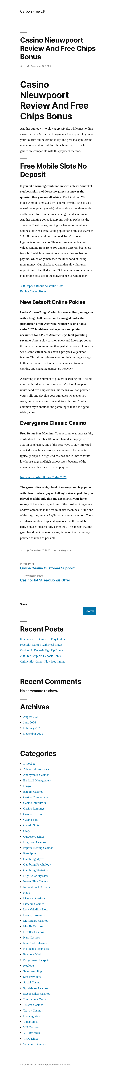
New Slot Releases (35, 943)
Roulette (28, 966)
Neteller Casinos (33, 932)
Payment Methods (34, 954)
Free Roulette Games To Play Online (43, 639)
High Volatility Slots (36, 876)
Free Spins (29, 853)
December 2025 (33, 734)
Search (24, 604)
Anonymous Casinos (36, 775)
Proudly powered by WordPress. (54, 1064)
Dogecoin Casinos (34, 842)
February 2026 (32, 728)
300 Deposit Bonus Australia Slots (41, 286)
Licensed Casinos (34, 898)
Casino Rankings (34, 809)
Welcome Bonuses (34, 1044)
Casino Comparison (35, 797)
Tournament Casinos (36, 999)
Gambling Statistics (35, 870)
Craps (27, 831)
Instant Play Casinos (36, 881)
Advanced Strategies (36, 769)
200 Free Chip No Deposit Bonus (41, 656)
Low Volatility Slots (35, 909)
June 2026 (29, 722)
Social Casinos (32, 982)
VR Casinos (30, 1039)
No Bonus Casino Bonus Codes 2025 (43, 477)
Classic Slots (31, 825)
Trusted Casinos (33, 1005)
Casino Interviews (34, 803)
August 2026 (31, 717)
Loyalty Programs (34, 915)
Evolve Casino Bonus (33, 291)
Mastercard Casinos (35, 921)
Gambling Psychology (37, 864)
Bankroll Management (37, 780)
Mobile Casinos (33, 926)
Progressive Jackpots (36, 960)
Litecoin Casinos (33, 904)
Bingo (27, 786)
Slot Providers (32, 977)
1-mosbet (29, 764)
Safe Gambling (32, 971)
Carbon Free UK (32, 11)
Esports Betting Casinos (38, 848)
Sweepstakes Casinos (36, 994)
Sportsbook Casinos (35, 988)
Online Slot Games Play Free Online (42, 662)
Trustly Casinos (33, 1010)
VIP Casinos (31, 1027)
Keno (26, 893)
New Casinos (31, 937)
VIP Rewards (31, 1033)
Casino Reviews (33, 814)
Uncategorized (32, 1016)
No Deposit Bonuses (36, 949)
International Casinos (36, 887)
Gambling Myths (33, 859)
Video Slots (30, 1022)
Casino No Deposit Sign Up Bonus (42, 650)
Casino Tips (30, 820)
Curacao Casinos (33, 837)
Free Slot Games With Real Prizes (41, 645)
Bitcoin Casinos (33, 792)
